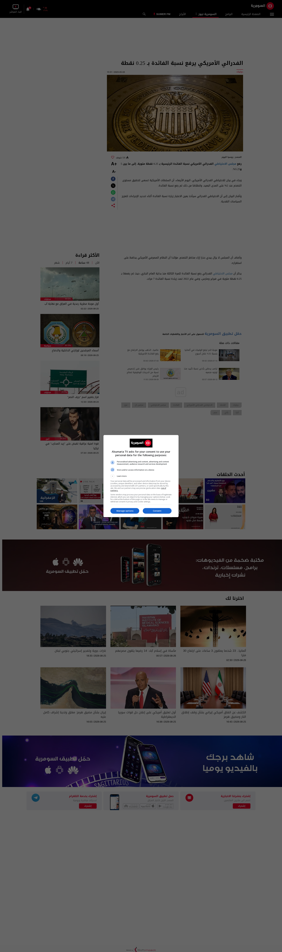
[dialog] (141, 476)
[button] (141, 476)
